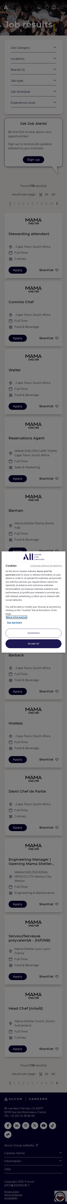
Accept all (33, 643)
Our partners (14, 622)
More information (16, 617)
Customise (34, 633)
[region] (33, 602)
